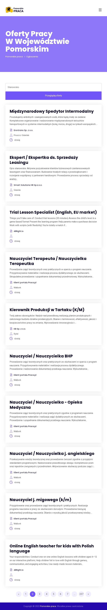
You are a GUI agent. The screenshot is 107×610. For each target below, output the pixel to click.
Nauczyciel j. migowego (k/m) (40, 499)
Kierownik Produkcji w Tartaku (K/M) (47, 310)
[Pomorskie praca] (14, 10)
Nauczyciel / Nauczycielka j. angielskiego (52, 453)
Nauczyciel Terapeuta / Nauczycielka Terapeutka (48, 261)
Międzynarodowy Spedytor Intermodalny (52, 111)
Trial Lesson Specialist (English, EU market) (53, 212)
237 (81, 594)
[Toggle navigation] (100, 10)
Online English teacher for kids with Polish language (52, 548)
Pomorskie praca (14, 56)
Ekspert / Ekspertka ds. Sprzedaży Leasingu (44, 160)
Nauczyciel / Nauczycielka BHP (41, 356)
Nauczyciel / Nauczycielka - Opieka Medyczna (46, 405)
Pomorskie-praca (48, 606)
